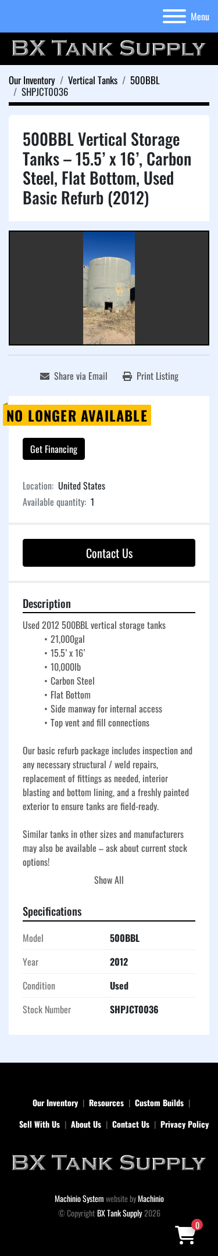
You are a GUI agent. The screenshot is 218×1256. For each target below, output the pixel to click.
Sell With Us (39, 1124)
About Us (86, 1124)
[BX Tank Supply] (109, 1162)
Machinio (151, 1198)
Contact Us (109, 553)
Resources (106, 1102)
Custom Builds (159, 1102)
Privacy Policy (184, 1124)
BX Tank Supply (119, 1213)
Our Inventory (55, 1102)
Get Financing (53, 449)
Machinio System (79, 1198)
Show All (109, 880)
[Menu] (174, 16)
